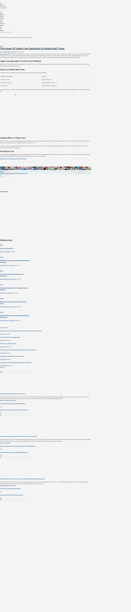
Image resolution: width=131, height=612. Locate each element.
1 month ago (13, 400)
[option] (15, 248)
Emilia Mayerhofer (4, 279)
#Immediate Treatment (16, 158)
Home (1, 4)
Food (1, 21)
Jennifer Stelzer (4, 265)
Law (1, 27)
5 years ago (6, 251)
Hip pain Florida (4, 54)
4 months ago (11, 320)
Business (2, 14)
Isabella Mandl (6, 51)
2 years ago (13, 51)
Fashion (2, 25)
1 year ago (11, 265)
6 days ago (3, 346)
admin (1, 251)
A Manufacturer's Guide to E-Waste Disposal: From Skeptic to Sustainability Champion (21, 169)
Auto (1, 13)
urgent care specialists (11, 154)
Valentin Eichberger (5, 400)
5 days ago (3, 340)
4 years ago (13, 306)
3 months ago (6, 443)
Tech (1, 28)
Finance (2, 16)
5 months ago (13, 485)
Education (2, 23)
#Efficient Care (6, 158)
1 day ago (2, 334)
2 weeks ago (3, 365)
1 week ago (3, 359)
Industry (2, 167)
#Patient (24, 158)
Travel (1, 30)
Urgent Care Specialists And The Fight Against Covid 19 (14, 173)
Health (1, 18)
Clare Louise (3, 293)
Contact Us (3, 6)
